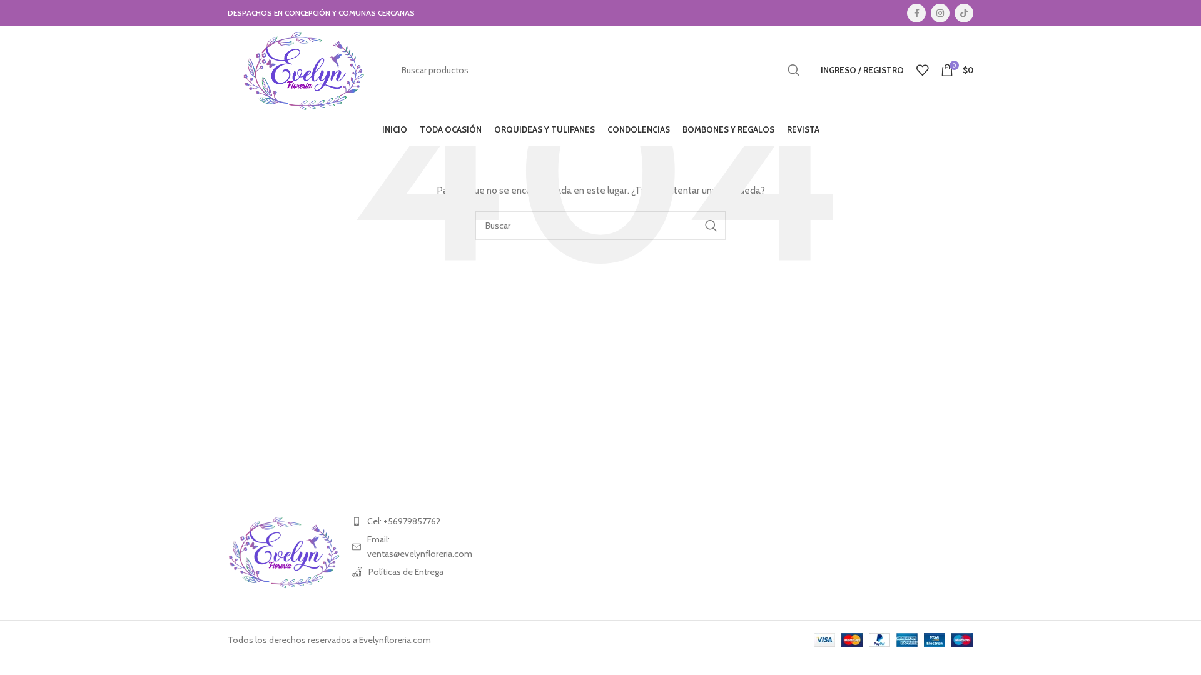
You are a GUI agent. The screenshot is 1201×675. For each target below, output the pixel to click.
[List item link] (408, 521)
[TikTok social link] (964, 13)
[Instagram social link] (940, 13)
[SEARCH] (793, 70)
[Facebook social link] (916, 13)
